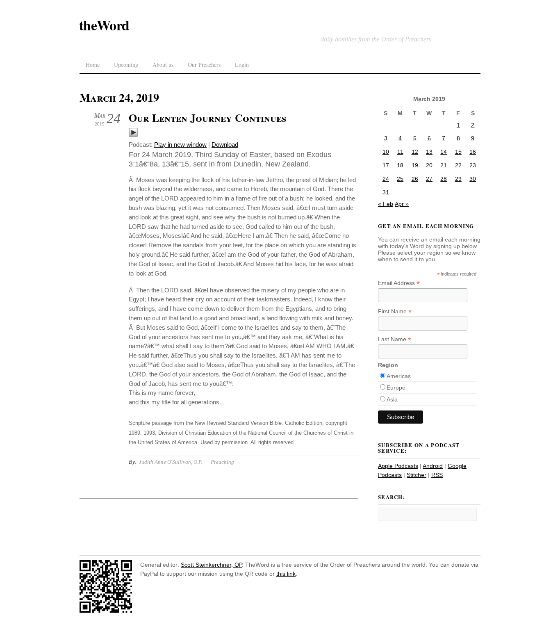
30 (472, 179)
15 (458, 151)
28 (443, 179)
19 (415, 165)
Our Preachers (204, 64)
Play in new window (180, 144)
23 (472, 165)
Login (242, 64)
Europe (396, 387)
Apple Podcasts (398, 466)
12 (415, 151)
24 (385, 179)
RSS (437, 475)
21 (443, 165)
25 (400, 179)
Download (225, 144)
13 (429, 151)
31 (385, 192)
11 (400, 151)
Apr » (402, 204)
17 (385, 165)
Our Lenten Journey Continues (207, 117)
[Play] (133, 135)
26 (415, 179)
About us (163, 64)
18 (400, 165)
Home (93, 64)
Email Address (399, 283)
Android (433, 466)
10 (385, 151)
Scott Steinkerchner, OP (211, 564)
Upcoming (126, 64)
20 (429, 165)
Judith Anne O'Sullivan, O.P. (170, 462)
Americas (399, 376)
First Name (395, 311)
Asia (392, 399)
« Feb (385, 204)
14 (443, 151)
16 (472, 151)
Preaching (222, 462)
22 (458, 165)
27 (429, 179)
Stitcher (416, 475)
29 (458, 179)
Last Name (394, 339)
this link (286, 573)
